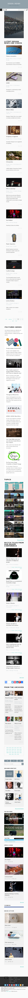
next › (13, 321)
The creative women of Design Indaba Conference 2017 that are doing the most (13, 371)
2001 (13, 754)
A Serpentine (9, 162)
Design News (9, 58)
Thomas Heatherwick (8, 802)
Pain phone (8, 723)
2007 (10, 752)
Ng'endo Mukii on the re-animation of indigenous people (12, 560)
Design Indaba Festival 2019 (13, 348)
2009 (20, 751)
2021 (20, 747)
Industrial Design (8, 525)
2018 (13, 749)
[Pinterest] (15, 682)
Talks (7, 222)
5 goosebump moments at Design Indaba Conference (13, 667)
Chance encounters (11, 56)
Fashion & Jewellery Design (9, 513)
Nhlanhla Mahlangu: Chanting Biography (11, 894)
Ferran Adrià (17, 790)
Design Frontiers (19, 725)
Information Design (18, 525)
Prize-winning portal (18, 698)
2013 (10, 751)
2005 (15, 752)
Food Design (7, 519)
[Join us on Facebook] (14, 761)
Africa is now (18, 723)
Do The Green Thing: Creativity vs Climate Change (13, 463)
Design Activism (8, 508)
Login (10, 981)
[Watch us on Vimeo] (16, 985)
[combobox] (22, 10)
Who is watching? (10, 188)
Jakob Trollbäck (8, 959)
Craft (15, 246)
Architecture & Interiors (8, 496)
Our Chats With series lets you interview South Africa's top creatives (13, 440)
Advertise (11, 979)
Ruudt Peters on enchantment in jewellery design (14, 582)
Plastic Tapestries (10, 244)
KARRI (8, 83)
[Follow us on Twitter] (7, 761)
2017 (15, 749)
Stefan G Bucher (10, 603)
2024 (13, 747)
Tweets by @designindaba (10, 841)
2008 (7, 752)
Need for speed (9, 698)
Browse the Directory (19, 808)
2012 (13, 751)
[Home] (14, 3)
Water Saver (7, 925)
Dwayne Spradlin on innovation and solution (12, 624)
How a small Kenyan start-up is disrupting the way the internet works (13, 645)
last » (16, 321)
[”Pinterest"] (20, 761)
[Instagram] (12, 985)
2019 (10, 749)
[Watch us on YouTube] (14, 985)
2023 (15, 747)
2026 (7, 747)
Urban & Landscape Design (19, 535)
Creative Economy (18, 502)
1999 (15, 754)
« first (6, 319)
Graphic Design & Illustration (18, 519)
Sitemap (15, 981)
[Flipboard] (20, 682)
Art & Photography (18, 497)
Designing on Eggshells (12, 136)
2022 (18, 747)
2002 (10, 754)
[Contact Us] (23, 985)
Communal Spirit (9, 876)
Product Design (18, 139)
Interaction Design (8, 530)
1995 (18, 754)
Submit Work (17, 979)
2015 (20, 749)
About (10, 977)
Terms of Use (12, 982)
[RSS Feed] (20, 985)
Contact (15, 977)
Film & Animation (18, 514)
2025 (10, 747)
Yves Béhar (7, 790)
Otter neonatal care (9, 942)
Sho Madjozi (9, 220)
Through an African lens (12, 394)
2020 (7, 749)
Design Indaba (8, 779)
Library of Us (11, 22)
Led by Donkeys (10, 301)
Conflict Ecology (10, 271)
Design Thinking (18, 508)
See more (22, 677)
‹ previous (10, 319)
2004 (18, 752)
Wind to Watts (10, 110)
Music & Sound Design (18, 530)
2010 (18, 751)
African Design (13, 222)
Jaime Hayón (17, 802)
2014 (7, 751)
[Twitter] (13, 682)
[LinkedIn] (17, 682)
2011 (15, 751)
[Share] (22, 682)
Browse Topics (20, 540)
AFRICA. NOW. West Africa (13, 416)
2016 (18, 749)
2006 (13, 752)
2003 (20, 752)
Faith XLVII (17, 779)
